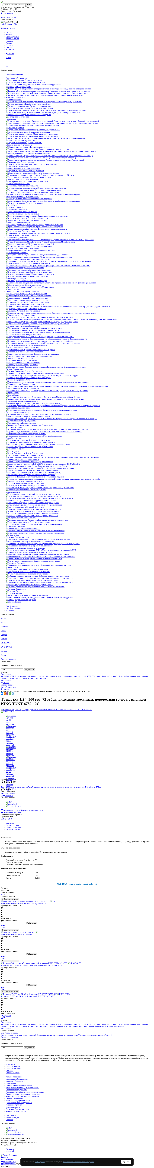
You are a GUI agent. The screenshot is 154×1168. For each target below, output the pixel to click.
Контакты (10, 50)
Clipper (4, 635)
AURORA (5, 626)
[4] (9, 782)
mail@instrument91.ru (9, 24)
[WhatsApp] (10, 693)
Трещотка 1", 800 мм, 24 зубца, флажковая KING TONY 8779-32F (28, 996)
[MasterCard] (11, 804)
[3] (7, 782)
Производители (12, 37)
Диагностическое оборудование (19, 412)
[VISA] (9, 802)
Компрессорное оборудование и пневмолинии (25, 268)
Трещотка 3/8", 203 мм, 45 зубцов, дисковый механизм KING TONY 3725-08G (33, 965)
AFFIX (4, 622)
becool (3, 631)
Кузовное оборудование (15, 97)
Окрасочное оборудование (17, 78)
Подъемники (11, 119)
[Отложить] (3, 928)
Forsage (4, 651)
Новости (9, 41)
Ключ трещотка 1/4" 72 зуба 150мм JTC (17, 934)
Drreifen (4, 639)
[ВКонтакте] (2, 693)
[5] (11, 782)
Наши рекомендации (14, 74)
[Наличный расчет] (14, 806)
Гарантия (9, 47)
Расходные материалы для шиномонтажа (22, 197)
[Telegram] (13, 693)
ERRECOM (5, 643)
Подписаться (29, 670)
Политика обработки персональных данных (78, 1162)
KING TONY (6, 819)
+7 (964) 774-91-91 (8, 17)
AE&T (3, 618)
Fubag (3, 655)
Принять (126, 1162)
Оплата (9, 43)
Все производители (9, 659)
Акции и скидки (12, 39)
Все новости (6, 674)
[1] (2, 782)
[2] (4, 782)
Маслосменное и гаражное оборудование (23, 326)
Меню (8, 58)
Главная (9, 32)
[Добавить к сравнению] (3, 925)
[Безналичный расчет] (15, 1134)
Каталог (9, 34)
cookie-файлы (40, 1162)
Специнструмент (13, 492)
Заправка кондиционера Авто (18, 380)
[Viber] (7, 693)
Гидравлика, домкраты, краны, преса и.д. (23, 291)
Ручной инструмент (14, 438)
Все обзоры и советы (9, 1033)
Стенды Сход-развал (14, 369)
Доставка (9, 45)
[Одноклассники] (5, 693)
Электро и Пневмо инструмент (18, 537)
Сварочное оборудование (16, 238)
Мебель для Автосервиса (16, 589)
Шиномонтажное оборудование (19, 145)
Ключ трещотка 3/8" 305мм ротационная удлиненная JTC (24, 903)
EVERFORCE (7, 647)
